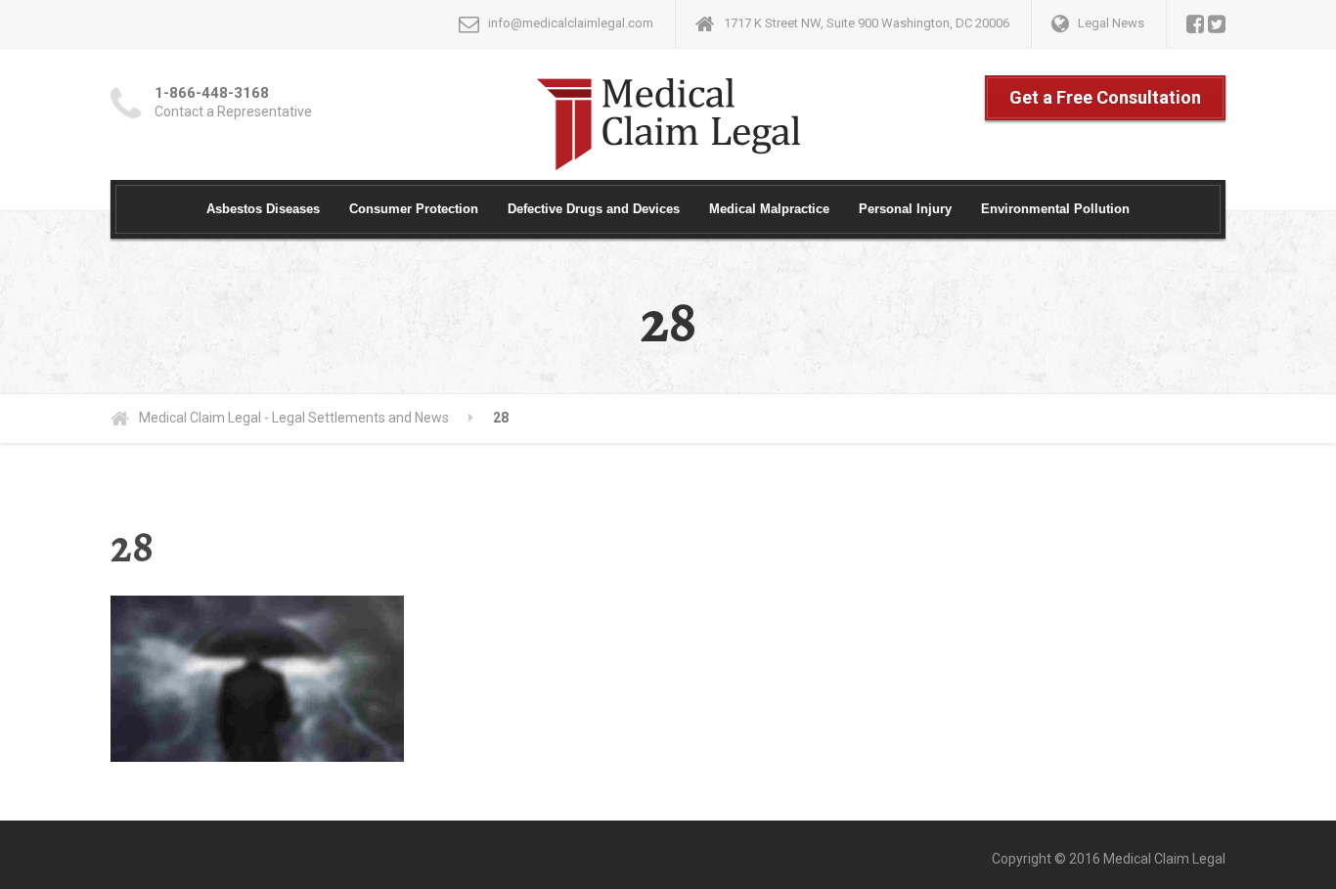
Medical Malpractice (769, 208)
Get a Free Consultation (1105, 97)
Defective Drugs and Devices (594, 208)
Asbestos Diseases (263, 208)
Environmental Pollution (1055, 208)
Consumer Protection (413, 208)
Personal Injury (905, 208)
